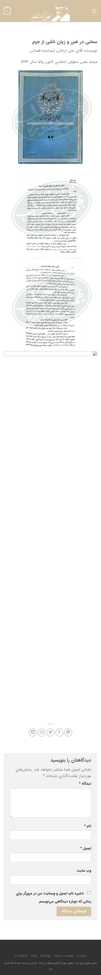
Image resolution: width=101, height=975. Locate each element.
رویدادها (45, 955)
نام (87, 826)
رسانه (34, 955)
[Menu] (94, 11)
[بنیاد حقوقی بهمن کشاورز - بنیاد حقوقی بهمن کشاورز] (50, 11)
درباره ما (82, 955)
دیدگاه (85, 784)
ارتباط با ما (20, 955)
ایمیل (85, 848)
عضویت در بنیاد (64, 955)
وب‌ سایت (83, 871)
